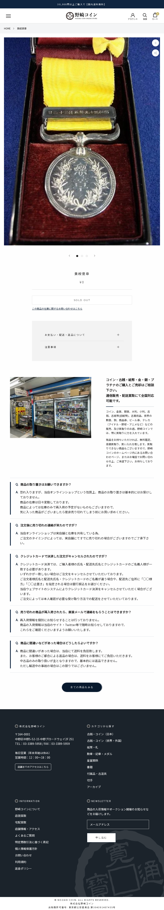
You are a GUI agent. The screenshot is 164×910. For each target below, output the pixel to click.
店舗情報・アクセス (27, 829)
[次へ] (94, 256)
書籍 (90, 767)
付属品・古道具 (97, 774)
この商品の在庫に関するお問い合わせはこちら (57, 308)
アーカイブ (94, 787)
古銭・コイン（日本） (101, 734)
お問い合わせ (23, 855)
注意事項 (50, 347)
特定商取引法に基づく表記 (32, 842)
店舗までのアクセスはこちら (33, 766)
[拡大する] (155, 42)
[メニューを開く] (8, 16)
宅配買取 (20, 822)
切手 (90, 780)
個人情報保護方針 (26, 849)
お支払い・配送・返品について (65, 334)
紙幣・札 (92, 747)
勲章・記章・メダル (99, 754)
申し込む (101, 837)
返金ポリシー (23, 868)
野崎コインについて (27, 809)
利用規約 (20, 862)
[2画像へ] (82, 256)
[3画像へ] (87, 256)
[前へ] (69, 256)
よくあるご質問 (25, 835)
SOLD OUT (82, 300)
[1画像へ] (77, 256)
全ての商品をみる (81, 687)
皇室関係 (92, 760)
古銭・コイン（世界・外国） (105, 741)
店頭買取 (20, 816)
